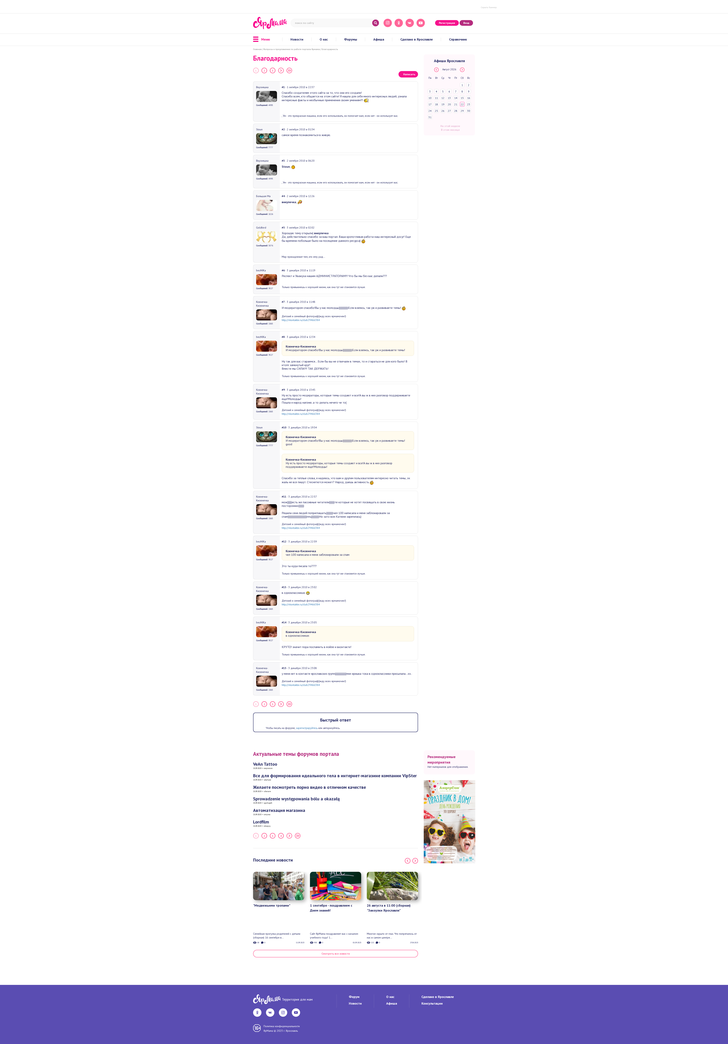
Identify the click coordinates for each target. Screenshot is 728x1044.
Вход (466, 23)
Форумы (350, 39)
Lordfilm (261, 822)
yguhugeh (268, 803)
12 (442, 98)
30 (468, 111)
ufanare (267, 791)
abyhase (267, 780)
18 (436, 104)
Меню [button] (265, 39)
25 (436, 111)
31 (429, 117)
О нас (324, 39)
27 (449, 111)
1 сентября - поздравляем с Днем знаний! (331, 908)
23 (468, 104)
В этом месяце (450, 129)
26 (442, 111)
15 (462, 98)
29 (462, 111)
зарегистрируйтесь (307, 728)
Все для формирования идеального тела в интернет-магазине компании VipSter (335, 776)
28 (455, 111)
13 (449, 98)
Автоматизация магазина (279, 810)
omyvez (267, 814)
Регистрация (447, 23)
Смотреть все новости (336, 953)
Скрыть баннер (489, 7)
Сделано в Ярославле (416, 39)
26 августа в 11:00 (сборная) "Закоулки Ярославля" (389, 908)
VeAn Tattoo (265, 764)
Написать (409, 74)
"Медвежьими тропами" (271, 905)
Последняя (289, 70)
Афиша (378, 39)
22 (462, 104)
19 (442, 104)
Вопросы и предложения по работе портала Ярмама (292, 49)
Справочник (458, 39)
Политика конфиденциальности (282, 1026)
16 (468, 98)
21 (455, 104)
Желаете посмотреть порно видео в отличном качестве (309, 787)
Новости (296, 39)
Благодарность (330, 49)
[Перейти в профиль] (266, 96)
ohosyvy (267, 826)
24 (429, 111)
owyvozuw (268, 768)
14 (455, 98)
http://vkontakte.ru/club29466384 (301, 320)
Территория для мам (297, 999)
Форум (354, 997)
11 (436, 98)
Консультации (432, 1003)
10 (429, 98)
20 (449, 104)
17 (429, 104)
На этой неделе (450, 126)
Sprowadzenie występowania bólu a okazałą (296, 799)
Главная (257, 49)
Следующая (281, 70)
